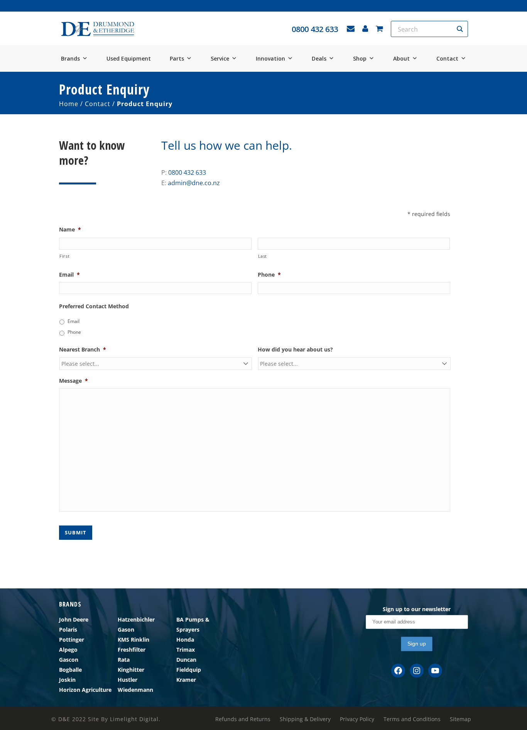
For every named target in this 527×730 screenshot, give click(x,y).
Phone (74, 332)
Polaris (68, 629)
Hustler (127, 679)
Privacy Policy (357, 719)
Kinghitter (131, 669)
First (64, 256)
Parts (177, 58)
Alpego (68, 649)
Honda (185, 639)
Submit (75, 532)
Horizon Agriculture (85, 689)
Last (262, 256)
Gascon (68, 659)
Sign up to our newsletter (417, 609)
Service (220, 58)
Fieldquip (188, 669)
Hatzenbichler (136, 619)
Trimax (185, 649)
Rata (124, 659)
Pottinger (71, 639)
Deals (319, 58)
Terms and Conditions (412, 719)
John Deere (73, 619)
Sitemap (460, 719)
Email (73, 321)
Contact (447, 58)
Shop (360, 58)
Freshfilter (131, 649)
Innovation (270, 58)
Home (68, 104)
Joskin (67, 679)
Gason (126, 629)
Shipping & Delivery (305, 719)
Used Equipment (128, 58)
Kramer (186, 679)
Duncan (186, 659)
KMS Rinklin (133, 639)
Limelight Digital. (135, 719)
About (401, 58)
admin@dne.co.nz (194, 183)
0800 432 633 (187, 172)
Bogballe (70, 669)
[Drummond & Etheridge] (97, 29)
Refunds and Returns (242, 719)
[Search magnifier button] (459, 29)
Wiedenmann (135, 689)
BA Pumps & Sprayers (192, 624)
